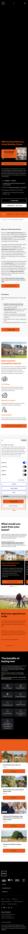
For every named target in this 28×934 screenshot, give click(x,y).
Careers (4, 884)
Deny (14, 492)
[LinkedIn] (9, 908)
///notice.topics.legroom (15, 187)
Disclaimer (3, 904)
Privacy (8, 899)
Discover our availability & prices (14, 426)
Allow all (14, 484)
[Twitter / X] (6, 908)
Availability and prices (10, 286)
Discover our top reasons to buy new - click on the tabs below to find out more (13, 677)
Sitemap (2, 899)
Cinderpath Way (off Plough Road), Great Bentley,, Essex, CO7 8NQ (14, 183)
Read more (14, 771)
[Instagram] (4, 908)
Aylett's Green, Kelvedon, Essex (6, 916)
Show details (21, 480)
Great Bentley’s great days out (12, 765)
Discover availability (12, 582)
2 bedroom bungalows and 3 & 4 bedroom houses (12, 542)
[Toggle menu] (25, 3)
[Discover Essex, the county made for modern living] (14, 781)
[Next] (25, 158)
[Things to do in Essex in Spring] (14, 836)
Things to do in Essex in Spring (12, 844)
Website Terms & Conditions (6, 901)
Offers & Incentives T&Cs (18, 901)
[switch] (25, 467)
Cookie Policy (14, 899)
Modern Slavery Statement (12, 904)
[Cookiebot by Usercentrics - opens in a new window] (21, 440)
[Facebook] (1, 908)
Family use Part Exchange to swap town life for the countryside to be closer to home (13, 817)
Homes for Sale (4, 219)
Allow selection (14, 488)
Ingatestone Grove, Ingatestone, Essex (8, 917)
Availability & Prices (11, 214)
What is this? (24, 187)
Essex (9, 219)
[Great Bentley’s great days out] (14, 756)
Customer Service (6, 888)
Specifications (23, 214)
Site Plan (17, 214)
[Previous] (3, 158)
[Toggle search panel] (14, 3)
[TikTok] (11, 908)
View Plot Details (13, 505)
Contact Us (4, 891)
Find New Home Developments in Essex (8, 914)
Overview (4, 214)
